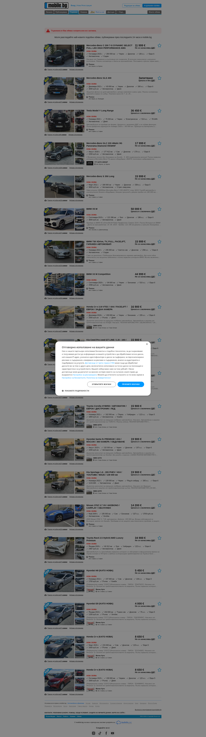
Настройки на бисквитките (73, 378)
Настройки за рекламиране (85, 375)
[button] (75, 390)
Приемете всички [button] (131, 384)
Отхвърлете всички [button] (101, 384)
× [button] (147, 344)
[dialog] (103, 368)
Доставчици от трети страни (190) (99, 363)
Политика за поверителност (98, 378)
